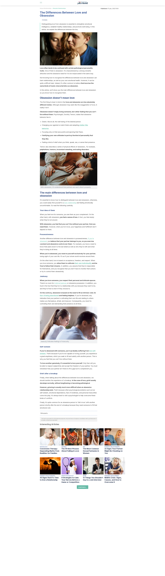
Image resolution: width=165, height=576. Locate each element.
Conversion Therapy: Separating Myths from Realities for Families (49, 451)
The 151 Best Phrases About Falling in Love (70, 450)
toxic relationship (70, 203)
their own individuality (83, 263)
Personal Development (111, 475)
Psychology (43, 447)
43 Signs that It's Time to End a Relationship (49, 479)
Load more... (82, 487)
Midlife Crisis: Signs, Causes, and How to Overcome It (113, 480)
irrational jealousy (60, 283)
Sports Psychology (67, 475)
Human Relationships (45, 8)
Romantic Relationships (59, 8)
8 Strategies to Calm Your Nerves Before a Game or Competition (70, 480)
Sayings (63, 447)
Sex (84, 447)
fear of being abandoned (49, 295)
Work (84, 475)
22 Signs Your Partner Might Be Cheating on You (113, 451)
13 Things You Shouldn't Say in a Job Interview (93, 479)
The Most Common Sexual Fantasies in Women (91, 451)
